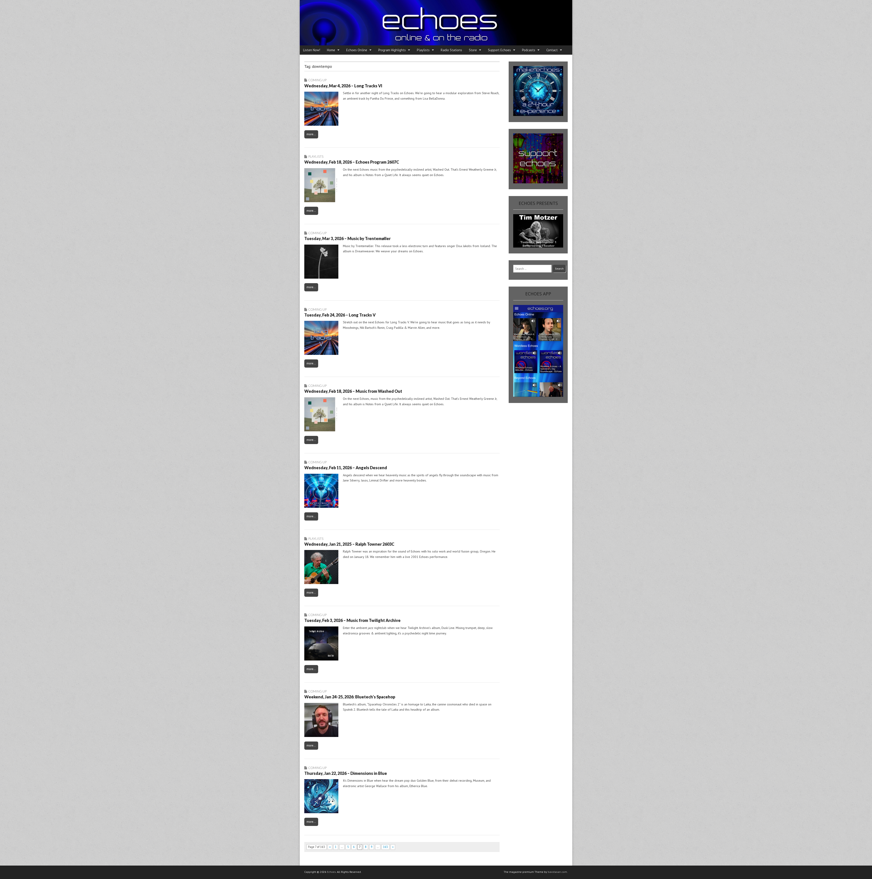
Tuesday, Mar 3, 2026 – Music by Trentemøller (347, 238)
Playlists (423, 50)
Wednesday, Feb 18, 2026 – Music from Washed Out (353, 391)
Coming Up (317, 80)
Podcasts (528, 50)
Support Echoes (499, 50)
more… (311, 134)
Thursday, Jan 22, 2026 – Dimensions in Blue (345, 773)
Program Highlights (392, 50)
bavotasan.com (557, 872)
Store (473, 50)
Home (331, 50)
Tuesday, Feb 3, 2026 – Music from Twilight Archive (352, 620)
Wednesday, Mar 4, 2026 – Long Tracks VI (343, 85)
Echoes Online (356, 50)
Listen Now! (311, 50)
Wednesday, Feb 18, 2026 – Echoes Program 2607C (351, 162)
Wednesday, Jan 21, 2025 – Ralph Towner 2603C (349, 544)
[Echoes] (436, 22)
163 (385, 847)
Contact (552, 50)
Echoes (331, 872)
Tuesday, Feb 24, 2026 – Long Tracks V (340, 314)
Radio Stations (451, 50)
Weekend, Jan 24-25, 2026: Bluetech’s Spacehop (349, 696)
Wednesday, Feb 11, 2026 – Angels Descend (345, 467)
